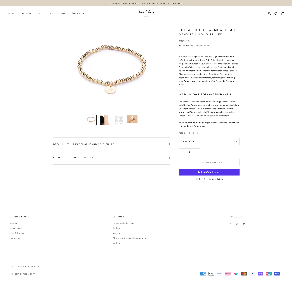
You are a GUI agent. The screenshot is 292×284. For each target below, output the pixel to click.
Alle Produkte (31, 13)
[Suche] (276, 13)
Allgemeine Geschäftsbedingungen (129, 238)
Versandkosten (202, 45)
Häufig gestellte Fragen (124, 223)
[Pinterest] (197, 133)
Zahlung (116, 228)
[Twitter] (193, 133)
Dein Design (57, 13)
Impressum (15, 238)
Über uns (14, 223)
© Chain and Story (24, 274)
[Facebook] (189, 133)
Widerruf (117, 243)
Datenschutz (16, 228)
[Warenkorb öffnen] (283, 13)
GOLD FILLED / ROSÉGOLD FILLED (74, 158)
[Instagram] (237, 224)
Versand (116, 233)
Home (11, 13)
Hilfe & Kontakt (17, 233)
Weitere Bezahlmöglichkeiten (209, 179)
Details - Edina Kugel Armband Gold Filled (84, 144)
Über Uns (77, 13)
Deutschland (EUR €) (24, 266)
